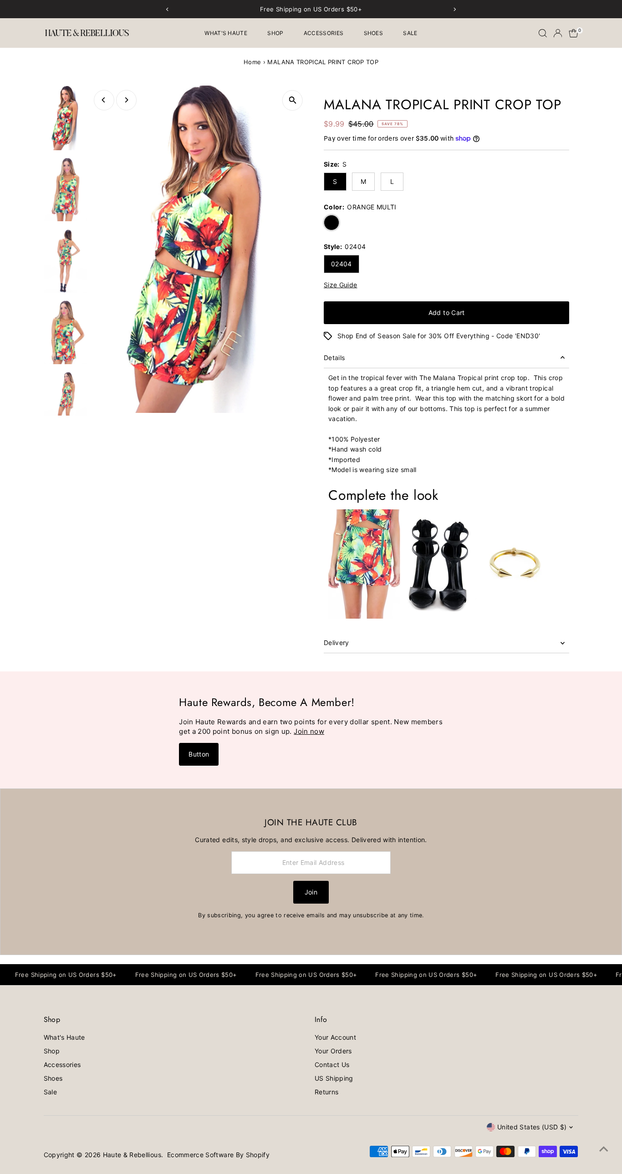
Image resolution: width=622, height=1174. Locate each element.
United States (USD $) (531, 1127)
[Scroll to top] (604, 1149)
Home (252, 62)
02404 (341, 264)
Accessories (323, 33)
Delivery (336, 642)
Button (199, 754)
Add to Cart (446, 312)
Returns (326, 1092)
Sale (410, 33)
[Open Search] (543, 33)
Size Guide (340, 285)
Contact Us (332, 1064)
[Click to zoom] (292, 100)
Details (334, 357)
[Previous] (104, 100)
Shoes (373, 33)
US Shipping (334, 1078)
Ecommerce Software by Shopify (218, 1155)
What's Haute (225, 33)
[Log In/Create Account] (558, 33)
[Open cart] (573, 33)
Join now (309, 731)
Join (311, 892)
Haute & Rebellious (132, 1155)
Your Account (335, 1037)
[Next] (126, 100)
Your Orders (333, 1051)
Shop (275, 33)
